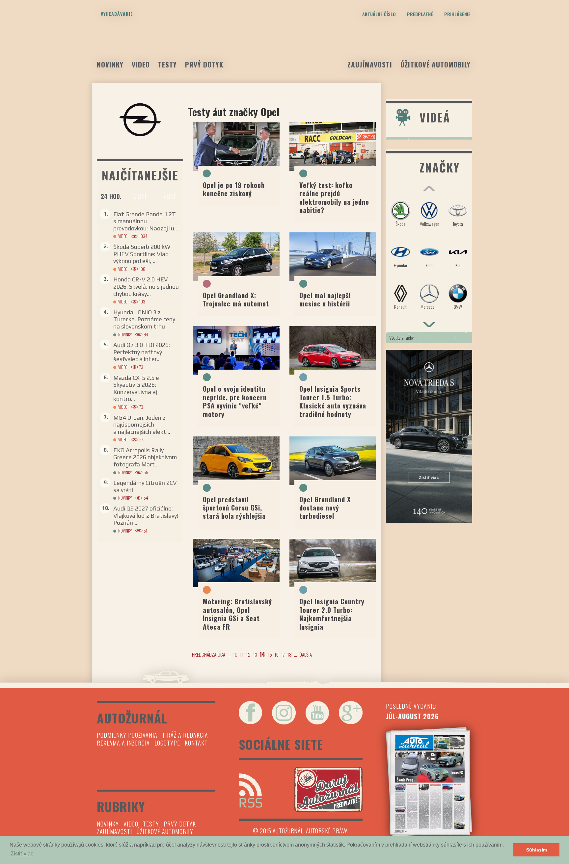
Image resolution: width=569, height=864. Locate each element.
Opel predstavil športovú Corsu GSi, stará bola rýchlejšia (234, 507)
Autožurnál (284, 48)
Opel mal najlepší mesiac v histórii (325, 299)
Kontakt (196, 743)
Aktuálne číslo (379, 14)
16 (276, 654)
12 (248, 654)
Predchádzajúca (208, 654)
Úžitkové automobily (435, 64)
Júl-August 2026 (412, 716)
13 (255, 654)
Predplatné (420, 14)
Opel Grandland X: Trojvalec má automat (236, 299)
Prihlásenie (457, 14)
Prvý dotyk (204, 64)
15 (270, 654)
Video (141, 64)
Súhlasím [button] (536, 849)
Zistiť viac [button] (22, 853)
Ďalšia (305, 654)
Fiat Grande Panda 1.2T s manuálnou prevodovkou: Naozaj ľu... (145, 221)
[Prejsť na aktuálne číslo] (429, 781)
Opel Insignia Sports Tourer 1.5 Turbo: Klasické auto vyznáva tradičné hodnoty (332, 401)
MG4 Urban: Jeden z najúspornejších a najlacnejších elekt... (141, 424)
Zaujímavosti (369, 64)
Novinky (110, 64)
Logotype (167, 743)
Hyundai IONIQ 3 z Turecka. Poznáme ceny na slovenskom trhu (144, 319)
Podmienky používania (127, 735)
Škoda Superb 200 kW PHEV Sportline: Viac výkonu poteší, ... (141, 253)
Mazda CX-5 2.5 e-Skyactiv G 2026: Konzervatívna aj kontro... (137, 388)
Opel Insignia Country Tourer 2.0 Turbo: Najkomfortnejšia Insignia (332, 613)
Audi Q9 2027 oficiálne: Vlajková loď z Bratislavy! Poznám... (145, 515)
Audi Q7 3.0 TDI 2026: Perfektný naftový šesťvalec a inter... (141, 351)
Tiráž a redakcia (185, 735)
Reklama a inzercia (123, 743)
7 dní (169, 196)
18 (289, 654)
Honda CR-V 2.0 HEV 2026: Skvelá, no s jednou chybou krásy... (146, 286)
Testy (167, 64)
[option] (429, 258)
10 (235, 654)
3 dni (140, 196)
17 (283, 654)
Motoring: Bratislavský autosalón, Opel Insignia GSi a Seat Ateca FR (237, 613)
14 (262, 654)
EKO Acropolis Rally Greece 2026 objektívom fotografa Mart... (145, 457)
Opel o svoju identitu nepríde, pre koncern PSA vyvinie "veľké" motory (235, 401)
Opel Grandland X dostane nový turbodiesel (325, 507)
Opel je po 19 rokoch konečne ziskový (234, 189)
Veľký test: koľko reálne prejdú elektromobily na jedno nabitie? (334, 197)
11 (242, 654)
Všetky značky (401, 337)
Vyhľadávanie (117, 13)
